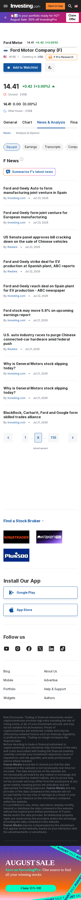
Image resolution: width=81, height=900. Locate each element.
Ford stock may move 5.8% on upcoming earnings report (38, 312)
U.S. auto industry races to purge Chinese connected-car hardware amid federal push (39, 339)
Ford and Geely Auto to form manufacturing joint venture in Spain (35, 190)
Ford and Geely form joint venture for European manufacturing (35, 215)
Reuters (12, 247)
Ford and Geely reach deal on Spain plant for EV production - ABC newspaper (38, 288)
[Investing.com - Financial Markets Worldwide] (25, 6)
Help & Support (55, 689)
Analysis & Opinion (28, 133)
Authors (49, 698)
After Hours (15, 110)
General (10, 122)
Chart (27, 122)
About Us (50, 671)
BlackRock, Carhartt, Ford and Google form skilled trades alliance (40, 414)
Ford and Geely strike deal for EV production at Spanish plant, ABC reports (39, 263)
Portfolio (9, 689)
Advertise (51, 680)
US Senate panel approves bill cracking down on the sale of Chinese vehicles (37, 239)
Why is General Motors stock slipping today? (35, 366)
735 (53, 437)
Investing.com (16, 198)
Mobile (8, 680)
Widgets (9, 698)
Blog (6, 671)
